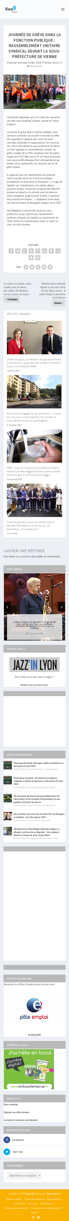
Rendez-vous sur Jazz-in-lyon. (34, 684)
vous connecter (23, 556)
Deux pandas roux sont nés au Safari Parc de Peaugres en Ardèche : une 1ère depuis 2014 (39, 815)
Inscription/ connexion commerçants (21, 1120)
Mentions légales (14, 1198)
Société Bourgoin (51, 769)
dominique (22, 62)
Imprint (34, 1212)
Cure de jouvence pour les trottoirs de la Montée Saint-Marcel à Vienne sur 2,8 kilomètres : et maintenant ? (30, 525)
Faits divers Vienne (50, 838)
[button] (30, 637)
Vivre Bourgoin (46, 1203)
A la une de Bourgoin (35, 769)
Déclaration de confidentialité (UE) (46, 1208)
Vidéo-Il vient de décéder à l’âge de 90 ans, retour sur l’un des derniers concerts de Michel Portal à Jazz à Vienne (35, 624)
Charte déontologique (34, 1198)
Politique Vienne (51, 62)
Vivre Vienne (19, 1203)
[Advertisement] (29, 724)
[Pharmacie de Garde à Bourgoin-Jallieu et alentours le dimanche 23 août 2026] (8, 765)
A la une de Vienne (34, 787)
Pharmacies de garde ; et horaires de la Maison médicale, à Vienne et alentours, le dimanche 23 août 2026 (38, 781)
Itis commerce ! (53, 1193)
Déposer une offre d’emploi (16, 1112)
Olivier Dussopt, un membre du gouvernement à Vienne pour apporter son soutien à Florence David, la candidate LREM (34, 363)
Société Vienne (49, 787)
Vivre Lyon (32, 1203)
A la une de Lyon (33, 820)
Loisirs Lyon (46, 820)
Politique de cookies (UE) (16, 1208)
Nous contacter (11, 1104)
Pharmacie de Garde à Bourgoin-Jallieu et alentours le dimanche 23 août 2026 (38, 765)
